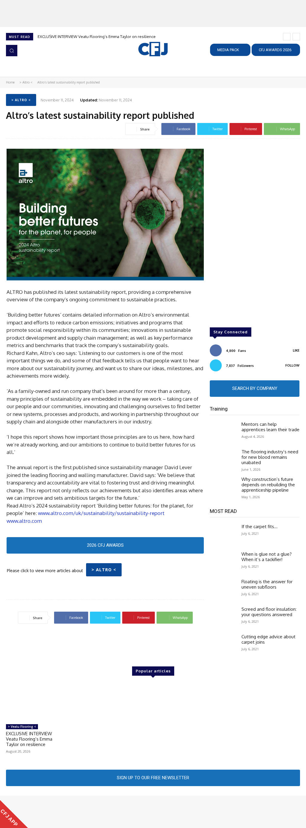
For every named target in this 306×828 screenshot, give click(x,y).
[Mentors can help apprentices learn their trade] (223, 432)
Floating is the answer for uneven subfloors (267, 584)
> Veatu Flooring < (22, 726)
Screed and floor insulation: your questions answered (268, 611)
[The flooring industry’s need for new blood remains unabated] (223, 460)
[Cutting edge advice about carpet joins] (223, 645)
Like (296, 350)
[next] (296, 36)
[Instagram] (18, 812)
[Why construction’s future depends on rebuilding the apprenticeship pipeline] (223, 487)
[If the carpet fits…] (223, 535)
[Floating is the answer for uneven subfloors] (223, 590)
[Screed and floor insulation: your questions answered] (223, 617)
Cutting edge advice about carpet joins (268, 639)
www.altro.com (24, 521)
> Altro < (26, 82)
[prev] (286, 36)
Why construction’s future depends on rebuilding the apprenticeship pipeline (268, 484)
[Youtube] (43, 812)
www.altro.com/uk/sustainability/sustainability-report (101, 513)
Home (10, 82)
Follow (292, 365)
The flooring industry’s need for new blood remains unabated (269, 457)
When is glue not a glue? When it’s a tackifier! (266, 556)
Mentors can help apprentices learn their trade (270, 426)
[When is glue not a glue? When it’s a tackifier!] (223, 562)
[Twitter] (35, 812)
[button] (11, 50)
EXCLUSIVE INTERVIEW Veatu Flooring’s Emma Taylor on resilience (97, 36)
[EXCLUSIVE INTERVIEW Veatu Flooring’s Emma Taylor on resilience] (33, 702)
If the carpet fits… (259, 526)
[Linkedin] (27, 812)
